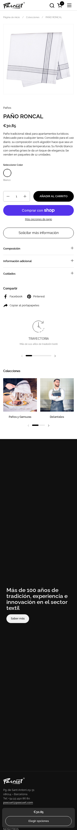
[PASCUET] (14, 5)
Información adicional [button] (17, 261)
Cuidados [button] (9, 273)
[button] (52, 5)
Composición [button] (11, 248)
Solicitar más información (39, 233)
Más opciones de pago (38, 219)
